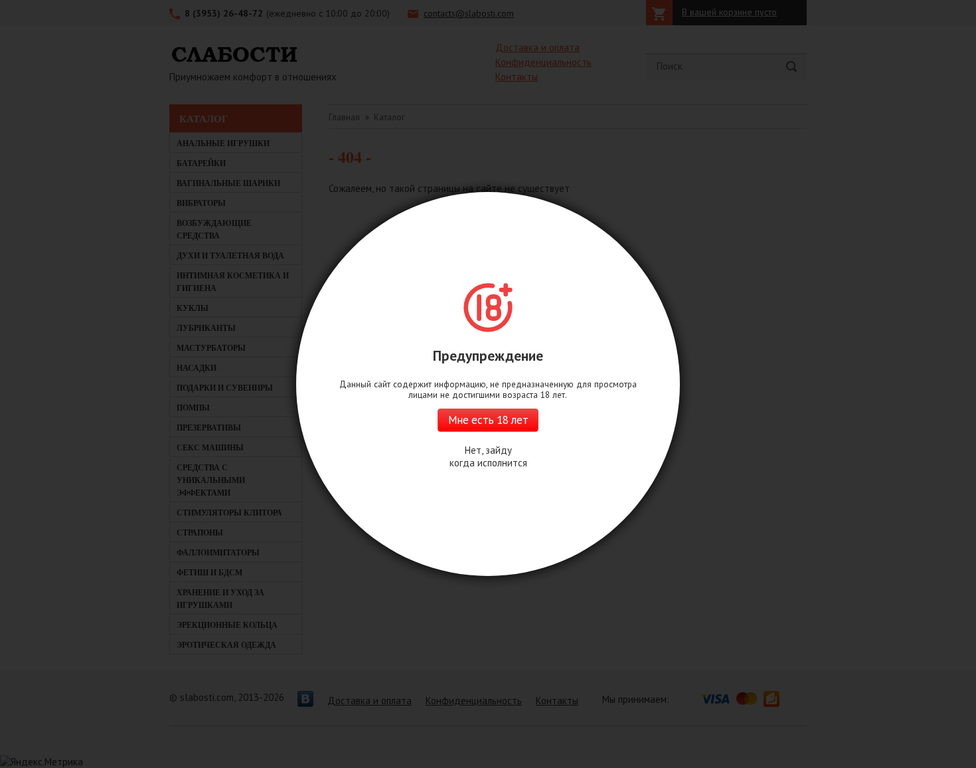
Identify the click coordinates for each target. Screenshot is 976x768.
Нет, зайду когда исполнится (488, 456)
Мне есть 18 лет (488, 420)
